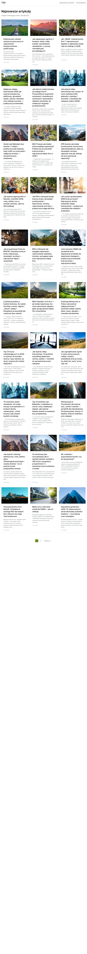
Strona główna (81, 3)
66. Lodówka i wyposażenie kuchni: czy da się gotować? (71, 456)
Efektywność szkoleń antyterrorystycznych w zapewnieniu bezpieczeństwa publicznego (13, 44)
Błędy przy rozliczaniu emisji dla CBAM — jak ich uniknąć (42, 509)
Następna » (47, 540)
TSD (3, 2)
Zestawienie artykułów (66, 3)
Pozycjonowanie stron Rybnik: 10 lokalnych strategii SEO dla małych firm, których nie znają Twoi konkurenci (13, 511)
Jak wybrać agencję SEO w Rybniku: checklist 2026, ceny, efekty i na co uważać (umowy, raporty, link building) (14, 201)
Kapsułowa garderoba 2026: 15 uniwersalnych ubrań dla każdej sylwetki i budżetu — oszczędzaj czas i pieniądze (72, 511)
